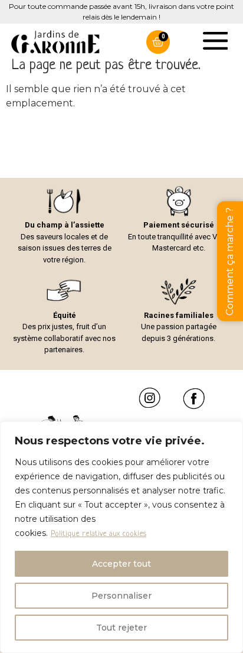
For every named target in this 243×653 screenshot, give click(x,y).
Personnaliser (121, 595)
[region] (121, 537)
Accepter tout (121, 563)
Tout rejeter (121, 627)
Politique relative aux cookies (98, 533)
